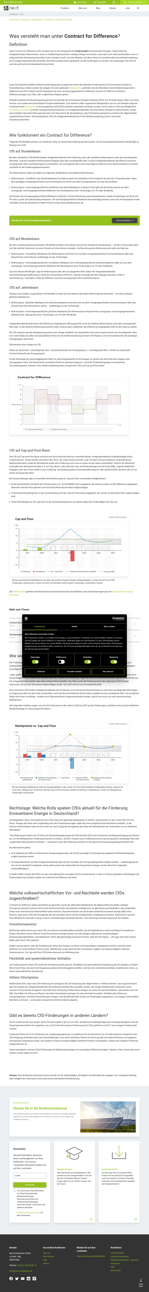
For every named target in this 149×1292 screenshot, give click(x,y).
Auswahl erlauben (74, 671)
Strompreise (30, 106)
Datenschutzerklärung (120, 1256)
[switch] (61, 662)
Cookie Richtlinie (117, 1253)
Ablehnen (41, 671)
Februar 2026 (19, 591)
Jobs (127, 8)
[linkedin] (28, 1278)
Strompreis (25, 20)
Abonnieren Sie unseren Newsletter (91, 1256)
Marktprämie (37, 20)
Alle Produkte (48, 1256)
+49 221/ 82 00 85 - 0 (136, 2)
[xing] (34, 1278)
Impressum (115, 1263)
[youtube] (22, 1278)
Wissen (112, 8)
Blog (98, 8)
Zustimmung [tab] (39, 626)
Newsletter (101, 2)
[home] (11, 8)
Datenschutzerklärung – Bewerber (124, 1260)
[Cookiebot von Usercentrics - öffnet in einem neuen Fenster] (114, 619)
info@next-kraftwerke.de (20, 1271)
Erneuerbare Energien (63, 20)
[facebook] (11, 1278)
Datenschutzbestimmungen (28, 1212)
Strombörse (48, 20)
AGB (112, 1267)
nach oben (141, 1285)
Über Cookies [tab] (109, 626)
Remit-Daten (116, 1270)
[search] (138, 8)
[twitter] (17, 1278)
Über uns (82, 8)
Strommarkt (14, 20)
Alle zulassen (108, 671)
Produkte (65, 8)
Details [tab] (74, 626)
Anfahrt (46, 1263)
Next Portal (81, 2)
